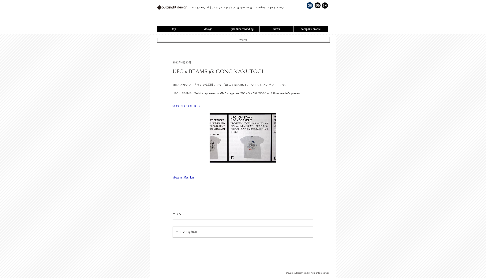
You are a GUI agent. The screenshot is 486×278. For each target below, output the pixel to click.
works (243, 39)
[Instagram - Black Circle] (325, 5)
